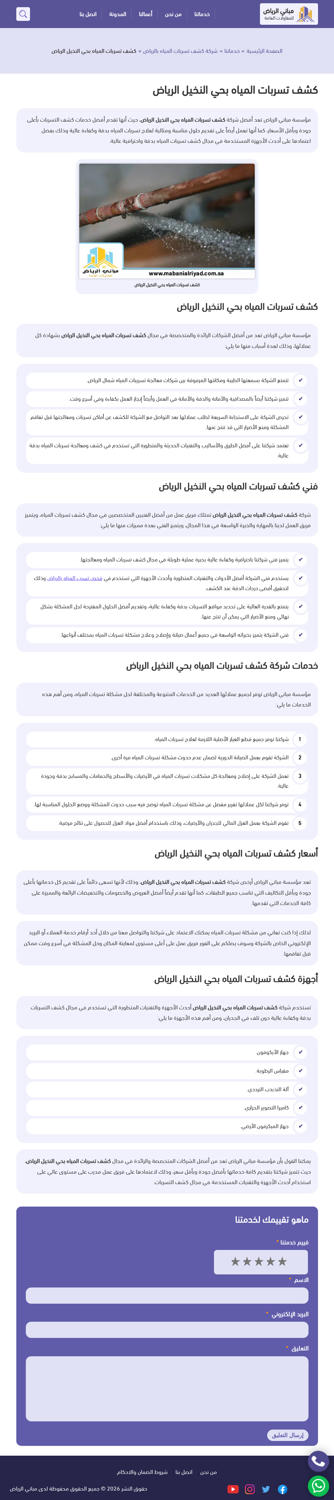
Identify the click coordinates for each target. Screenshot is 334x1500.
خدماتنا (202, 14)
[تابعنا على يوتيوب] (233, 1488)
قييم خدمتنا (293, 1242)
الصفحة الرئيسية (264, 51)
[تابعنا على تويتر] (265, 1488)
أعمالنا (145, 14)
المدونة (117, 14)
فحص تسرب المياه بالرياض (74, 578)
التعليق (297, 1348)
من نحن (173, 14)
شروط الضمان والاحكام (142, 1472)
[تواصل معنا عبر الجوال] (318, 1461)
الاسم (299, 1280)
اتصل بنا (88, 14)
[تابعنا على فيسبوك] (282, 1488)
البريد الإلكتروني (287, 1314)
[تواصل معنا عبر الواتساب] (318, 1486)
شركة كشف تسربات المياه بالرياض (180, 51)
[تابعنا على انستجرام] (249, 1488)
